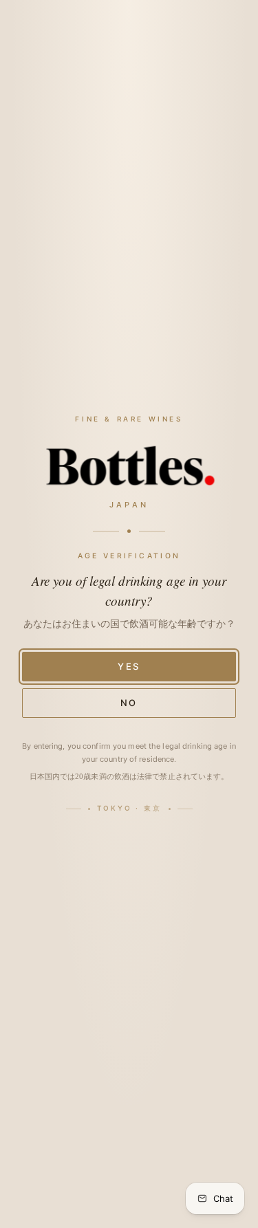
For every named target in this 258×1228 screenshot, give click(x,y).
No (129, 702)
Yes (129, 666)
